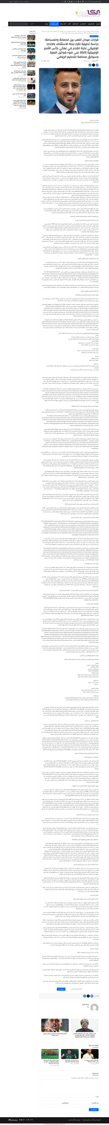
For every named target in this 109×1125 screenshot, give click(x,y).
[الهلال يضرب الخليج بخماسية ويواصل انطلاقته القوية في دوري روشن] (31, 73)
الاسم (97, 1096)
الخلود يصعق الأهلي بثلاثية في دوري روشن (19, 50)
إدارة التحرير (93, 60)
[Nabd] (69, 1)
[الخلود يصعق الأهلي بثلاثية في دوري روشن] (31, 51)
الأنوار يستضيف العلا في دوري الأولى (19, 94)
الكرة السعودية (91, 23)
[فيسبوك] (97, 65)
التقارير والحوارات (54, 23)
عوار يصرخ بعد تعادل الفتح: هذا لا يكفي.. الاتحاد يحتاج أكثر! (91, 1061)
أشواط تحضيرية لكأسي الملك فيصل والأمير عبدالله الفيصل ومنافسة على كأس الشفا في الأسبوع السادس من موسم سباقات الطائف (19, 103)
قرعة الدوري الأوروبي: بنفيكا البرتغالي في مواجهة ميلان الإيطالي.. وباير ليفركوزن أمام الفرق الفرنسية (18, 64)
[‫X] (93, 65)
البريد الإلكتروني (95, 1103)
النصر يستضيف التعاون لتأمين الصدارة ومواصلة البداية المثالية (19, 79)
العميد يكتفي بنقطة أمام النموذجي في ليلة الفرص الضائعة (18, 36)
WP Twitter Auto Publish (48, 1124)
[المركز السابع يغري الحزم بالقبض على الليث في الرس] (31, 57)
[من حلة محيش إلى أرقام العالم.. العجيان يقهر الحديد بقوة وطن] (70, 1054)
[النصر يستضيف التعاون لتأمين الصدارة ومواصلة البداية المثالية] (31, 80)
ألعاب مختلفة (63, 23)
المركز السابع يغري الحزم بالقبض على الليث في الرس (19, 56)
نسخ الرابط (61, 989)
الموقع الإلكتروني (65, 1103)
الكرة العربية (83, 23)
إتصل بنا (10, 1)
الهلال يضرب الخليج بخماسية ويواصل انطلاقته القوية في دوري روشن (18, 72)
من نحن (21, 1)
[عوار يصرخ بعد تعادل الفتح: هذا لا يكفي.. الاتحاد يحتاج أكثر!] (90, 1054)
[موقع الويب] (88, 1007)
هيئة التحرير (16, 1)
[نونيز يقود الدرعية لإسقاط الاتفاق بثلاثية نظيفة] (31, 44)
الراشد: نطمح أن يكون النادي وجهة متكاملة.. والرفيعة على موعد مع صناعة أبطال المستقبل (51, 1061)
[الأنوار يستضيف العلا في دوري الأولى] (31, 96)
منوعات (46, 23)
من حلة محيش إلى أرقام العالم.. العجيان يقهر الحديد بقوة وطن (72, 1061)
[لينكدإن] (89, 65)
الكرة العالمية (75, 23)
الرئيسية (26, 1)
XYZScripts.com (62, 1124)
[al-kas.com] (88, 12)
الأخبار (69, 23)
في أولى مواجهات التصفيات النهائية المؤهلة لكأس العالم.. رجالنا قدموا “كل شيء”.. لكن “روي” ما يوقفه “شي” (19, 87)
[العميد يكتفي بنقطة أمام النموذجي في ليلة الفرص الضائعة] (31, 37)
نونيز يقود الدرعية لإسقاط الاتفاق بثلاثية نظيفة (18, 43)
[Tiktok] (67, 1)
